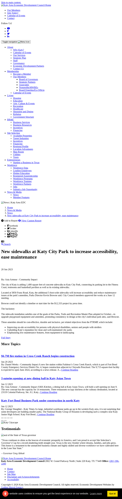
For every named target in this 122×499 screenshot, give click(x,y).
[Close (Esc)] (2, 417)
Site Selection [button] (13, 133)
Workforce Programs (23, 178)
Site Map (11, 474)
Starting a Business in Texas (26, 162)
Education (18, 101)
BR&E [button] (10, 119)
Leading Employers (22, 170)
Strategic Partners (27, 82)
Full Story (6, 337)
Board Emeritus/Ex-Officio (31, 90)
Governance (19, 63)
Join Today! (12, 13)
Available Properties (22, 135)
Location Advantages (23, 149)
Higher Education (21, 173)
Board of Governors (28, 79)
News (16, 194)
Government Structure (23, 117)
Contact (10, 18)
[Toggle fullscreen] (8, 417)
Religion (17, 114)
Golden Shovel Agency (12, 487)
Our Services (19, 55)
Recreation (18, 106)
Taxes (16, 157)
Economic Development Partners (28, 66)
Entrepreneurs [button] (13, 160)
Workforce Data (20, 168)
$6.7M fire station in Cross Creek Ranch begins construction (38, 356)
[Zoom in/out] (11, 417)
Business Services (21, 122)
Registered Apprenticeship (25, 176)
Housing (17, 98)
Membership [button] (13, 71)
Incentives (18, 127)
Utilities (16, 154)
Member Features (21, 197)
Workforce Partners (22, 184)
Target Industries (21, 138)
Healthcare (18, 109)
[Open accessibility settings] (5, 494)
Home (10, 469)
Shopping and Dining (23, 111)
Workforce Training (22, 181)
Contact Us (18, 68)
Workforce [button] (12, 165)
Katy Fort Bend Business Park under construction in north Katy (40, 400)
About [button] (10, 47)
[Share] (5, 417)
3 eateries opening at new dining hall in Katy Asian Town (36, 378)
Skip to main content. (11, 2)
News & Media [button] (14, 192)
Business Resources (22, 125)
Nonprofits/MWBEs (28, 87)
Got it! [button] (112, 493)
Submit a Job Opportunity (25, 189)
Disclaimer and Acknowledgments (23, 477)
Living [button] (10, 95)
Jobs (15, 186)
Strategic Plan (19, 58)
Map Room (18, 152)
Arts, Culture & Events (24, 103)
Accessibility (13, 479)
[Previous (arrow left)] (2, 420)
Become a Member (22, 74)
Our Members (13, 10)
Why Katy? (18, 50)
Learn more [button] (96, 493)
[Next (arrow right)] (5, 420)
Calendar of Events (16, 15)
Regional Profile (20, 146)
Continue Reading (69, 370)
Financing (17, 130)
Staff (15, 60)
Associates (24, 84)
